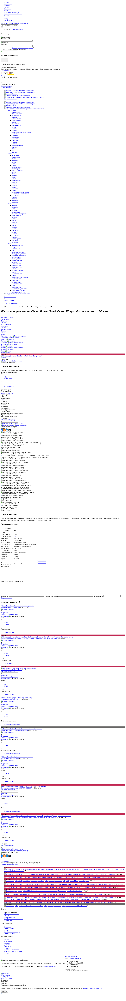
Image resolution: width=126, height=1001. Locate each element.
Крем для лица (16, 215)
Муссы (14, 184)
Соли (13, 285)
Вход (6, 19)
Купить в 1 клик (17, 423)
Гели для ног (16, 249)
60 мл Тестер (8, 378)
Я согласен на (18, 48)
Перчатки (15, 135)
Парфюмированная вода (12, 724)
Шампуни (15, 200)
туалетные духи (9, 386)
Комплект (4, 339)
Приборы (15, 140)
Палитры (15, 130)
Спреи (14, 190)
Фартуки (14, 147)
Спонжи (14, 144)
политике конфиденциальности (92, 988)
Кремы (14, 172)
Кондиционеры (16, 167)
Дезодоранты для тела (19, 254)
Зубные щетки (16, 120)
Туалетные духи (9, 933)
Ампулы (14, 159)
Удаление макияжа (18, 145)
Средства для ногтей (18, 290)
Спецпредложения (24, 95)
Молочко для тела (17, 270)
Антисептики (16, 112)
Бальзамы (15, 160)
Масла (14, 179)
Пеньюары (15, 134)
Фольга (14, 150)
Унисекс (14, 94)
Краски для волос (17, 170)
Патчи (14, 229)
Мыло (14, 225)
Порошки (15, 139)
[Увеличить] (21, 356)
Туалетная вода (9, 632)
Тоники (14, 197)
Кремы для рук (16, 259)
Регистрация (8, 20)
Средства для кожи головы (20, 192)
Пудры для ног (16, 282)
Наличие (3, 349)
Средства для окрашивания (20, 194)
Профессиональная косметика (34, 97)
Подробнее (4, 613)
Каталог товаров (6, 86)
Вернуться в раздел (7, 336)
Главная (6, 2)
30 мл (6, 714)
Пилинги (15, 230)
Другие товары (41, 561)
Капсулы (14, 210)
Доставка (7, 7)
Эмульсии (15, 202)
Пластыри (15, 280)
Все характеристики (7, 393)
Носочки (14, 129)
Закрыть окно (5, 70)
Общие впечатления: (51, 596)
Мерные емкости (17, 125)
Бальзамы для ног (17, 245)
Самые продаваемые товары (10, 864)
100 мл (6, 624)
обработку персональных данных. (22, 48)
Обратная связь (5, 975)
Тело (9, 244)
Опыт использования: (7, 581)
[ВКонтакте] (2, 430)
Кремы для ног (16, 257)
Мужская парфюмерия (27, 92)
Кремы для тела (17, 260)
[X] (9, 430)
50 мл (6, 622)
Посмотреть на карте (49, 966)
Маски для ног (16, 264)
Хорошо (3, 991)
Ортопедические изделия (20, 277)
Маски (14, 177)
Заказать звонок (18, 29)
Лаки (13, 174)
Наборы (14, 185)
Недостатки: (4, 596)
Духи (6, 930)
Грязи (13, 250)
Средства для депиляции (19, 289)
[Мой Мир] (7, 430)
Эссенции (15, 242)
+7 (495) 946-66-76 (6, 29)
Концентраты (16, 169)
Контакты (7, 9)
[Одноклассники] (4, 430)
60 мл (6, 377)
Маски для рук (16, 265)
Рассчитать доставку (21, 425)
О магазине (8, 4)
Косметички (15, 124)
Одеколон (7, 927)
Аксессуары (12, 110)
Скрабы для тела (17, 284)
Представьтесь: (98, 596)
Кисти (14, 122)
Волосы (10, 154)
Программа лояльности (11, 12)
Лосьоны (14, 175)
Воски (14, 162)
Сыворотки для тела (18, 292)
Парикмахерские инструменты (21, 132)
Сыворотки (15, 195)
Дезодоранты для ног (18, 252)
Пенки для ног (16, 279)
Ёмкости (14, 117)
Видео (3, 352)
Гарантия (7, 5)
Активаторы (16, 157)
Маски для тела (16, 267)
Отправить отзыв (6, 598)
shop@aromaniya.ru (7, 76)
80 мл (6, 686)
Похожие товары (6, 347)
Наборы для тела (17, 274)
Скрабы (14, 234)
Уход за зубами (16, 239)
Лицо (10, 204)
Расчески (15, 142)
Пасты (14, 187)
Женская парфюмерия (27, 90)
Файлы (3, 351)
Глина (14, 165)
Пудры (14, 232)
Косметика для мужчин (19, 214)
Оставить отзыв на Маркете (13, 14)
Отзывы (7, 10)
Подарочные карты (10, 99)
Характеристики (6, 342)
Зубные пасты (16, 119)
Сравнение (14, 614)
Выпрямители (16, 115)
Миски (14, 127)
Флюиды (14, 199)
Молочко (14, 182)
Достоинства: (19, 581)
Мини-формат (16, 180)
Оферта (6, 15)
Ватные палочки (17, 114)
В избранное (5, 616)
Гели (13, 164)
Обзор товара (5, 337)
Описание (4, 341)
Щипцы (14, 152)
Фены (13, 149)
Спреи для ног (16, 287)
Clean (2, 400)
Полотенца (15, 137)
